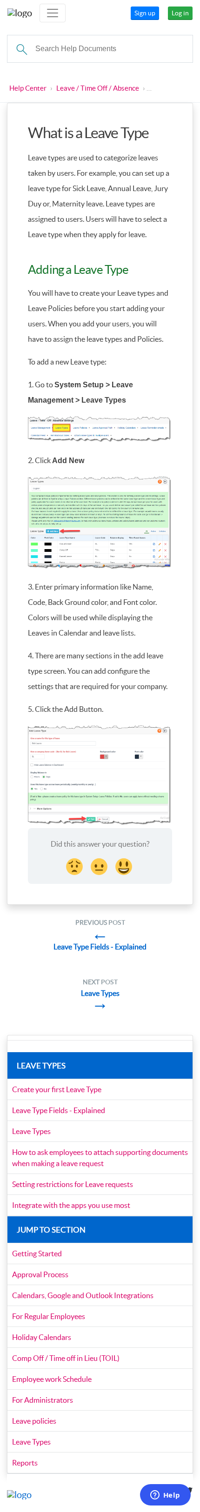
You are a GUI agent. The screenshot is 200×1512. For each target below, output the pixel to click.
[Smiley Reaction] (124, 865)
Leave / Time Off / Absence (97, 88)
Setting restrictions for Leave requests (72, 1184)
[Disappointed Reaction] (75, 865)
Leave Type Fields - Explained (58, 1110)
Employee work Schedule (52, 1379)
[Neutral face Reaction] (100, 865)
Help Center (28, 88)
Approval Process (40, 1274)
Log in (180, 13)
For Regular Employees (48, 1316)
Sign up (144, 13)
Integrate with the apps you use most (71, 1205)
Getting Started (37, 1253)
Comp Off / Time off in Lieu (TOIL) (66, 1358)
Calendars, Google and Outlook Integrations (82, 1295)
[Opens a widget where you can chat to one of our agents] (165, 1495)
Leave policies (34, 1421)
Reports (25, 1463)
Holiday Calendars (41, 1337)
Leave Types (31, 1131)
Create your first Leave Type (56, 1089)
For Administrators (42, 1400)
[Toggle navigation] (53, 13)
